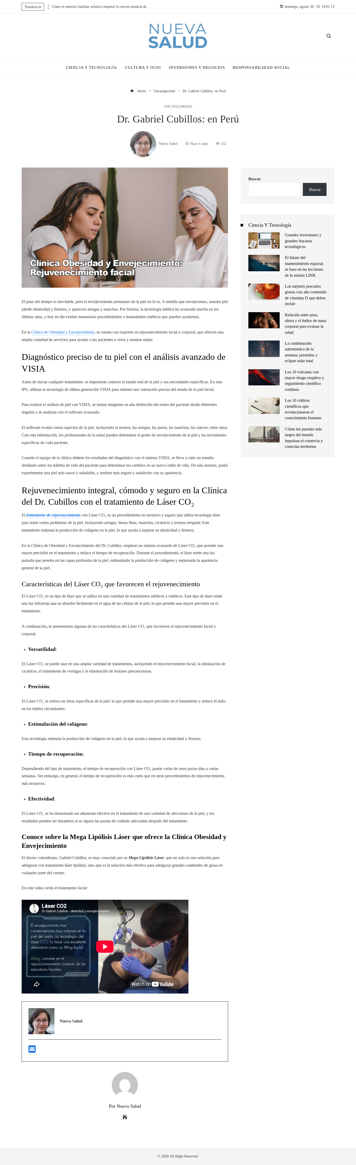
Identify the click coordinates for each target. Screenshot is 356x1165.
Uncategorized (178, 106)
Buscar (254, 179)
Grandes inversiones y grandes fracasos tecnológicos (303, 241)
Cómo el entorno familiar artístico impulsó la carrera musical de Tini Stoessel (101, 7)
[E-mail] (32, 1051)
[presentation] (48, 5)
